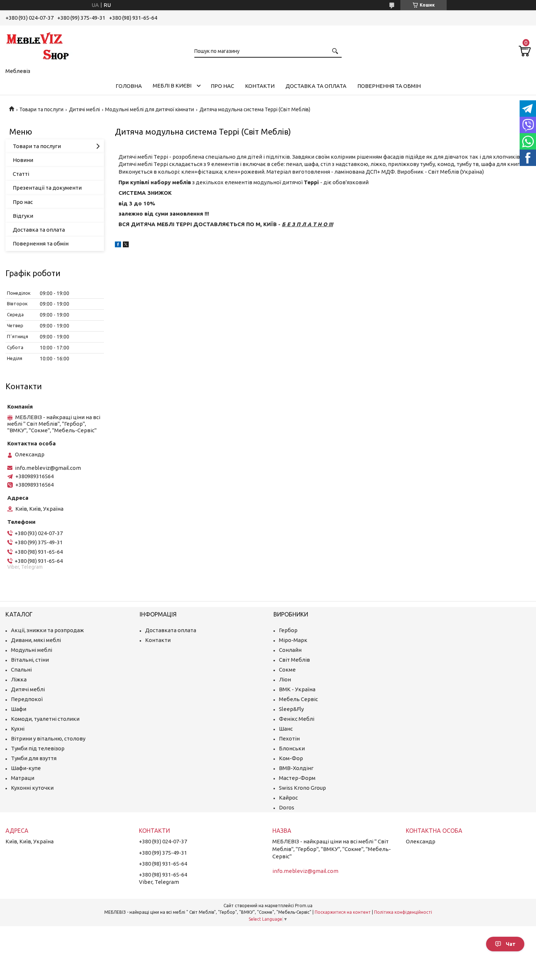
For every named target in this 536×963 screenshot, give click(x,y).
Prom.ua (303, 905)
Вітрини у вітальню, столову (48, 738)
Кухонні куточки (32, 788)
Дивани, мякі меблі (36, 640)
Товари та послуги (41, 109)
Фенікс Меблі (296, 719)
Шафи (18, 709)
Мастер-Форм (297, 778)
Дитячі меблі (84, 109)
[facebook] (118, 245)
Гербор (288, 630)
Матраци (22, 778)
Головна (129, 86)
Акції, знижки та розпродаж (47, 630)
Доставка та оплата (316, 86)
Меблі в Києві (172, 85)
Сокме (287, 669)
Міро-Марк (293, 640)
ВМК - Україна (297, 689)
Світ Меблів (294, 660)
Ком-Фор (291, 758)
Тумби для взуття (34, 758)
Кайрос (288, 797)
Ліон (285, 679)
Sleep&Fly (291, 709)
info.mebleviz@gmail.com (48, 468)
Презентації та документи (47, 188)
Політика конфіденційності (403, 912)
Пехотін (289, 738)
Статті (21, 174)
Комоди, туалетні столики (45, 719)
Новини (23, 160)
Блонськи (292, 748)
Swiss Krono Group (302, 788)
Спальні (21, 669)
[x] (126, 245)
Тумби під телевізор (38, 748)
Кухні (17, 729)
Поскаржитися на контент (343, 912)
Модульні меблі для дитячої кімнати (149, 109)
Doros (286, 807)
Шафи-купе (26, 768)
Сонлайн (290, 650)
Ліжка (19, 679)
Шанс (286, 729)
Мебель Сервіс (298, 699)
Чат (511, 944)
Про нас (222, 86)
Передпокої (27, 699)
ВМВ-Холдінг (296, 768)
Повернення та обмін (389, 86)
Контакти (260, 86)
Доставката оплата (170, 630)
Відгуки (23, 216)
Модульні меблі (31, 650)
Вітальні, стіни (30, 660)
